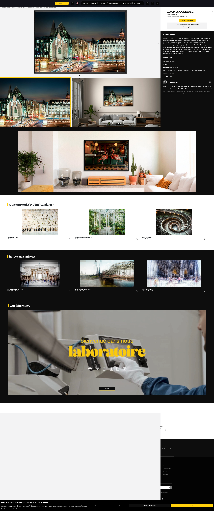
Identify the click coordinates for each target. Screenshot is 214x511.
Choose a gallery (187, 27)
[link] (90, 3)
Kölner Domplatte (147, 289)
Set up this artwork (187, 20)
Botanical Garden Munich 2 (83, 237)
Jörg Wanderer (11, 239)
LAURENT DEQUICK (12, 290)
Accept (192, 505)
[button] (2, 44)
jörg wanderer (172, 14)
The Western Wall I (13, 237)
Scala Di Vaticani (147, 237)
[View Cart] (157, 3)
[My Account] (147, 3)
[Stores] (72, 3)
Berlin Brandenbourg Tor (15, 289)
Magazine (165, 466)
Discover (107, 388)
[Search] (56, 3)
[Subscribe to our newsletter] (170, 487)
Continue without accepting (149, 505)
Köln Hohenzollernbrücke (83, 289)
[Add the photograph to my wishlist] (212, 12)
